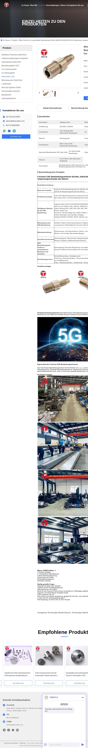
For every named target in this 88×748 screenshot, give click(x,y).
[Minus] (82, 697)
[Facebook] (8, 730)
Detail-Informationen (52, 108)
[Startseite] (6, 5)
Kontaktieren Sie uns (75, 5)
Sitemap (22, 743)
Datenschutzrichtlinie (11, 743)
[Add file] (45, 744)
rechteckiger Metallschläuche (59, 613)
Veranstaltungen (52, 5)
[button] (14, 661)
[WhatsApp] (4, 131)
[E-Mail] (9, 131)
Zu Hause (25, 5)
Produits (41, 5)
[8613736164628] (12, 730)
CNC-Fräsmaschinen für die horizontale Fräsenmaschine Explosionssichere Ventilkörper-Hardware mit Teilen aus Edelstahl (48, 674)
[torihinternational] (14, 131)
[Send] (82, 744)
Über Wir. (33, 5)
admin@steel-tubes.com (15, 121)
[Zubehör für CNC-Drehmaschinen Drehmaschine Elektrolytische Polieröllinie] (18, 656)
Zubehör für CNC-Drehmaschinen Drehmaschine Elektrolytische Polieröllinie (17, 674)
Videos (63, 5)
